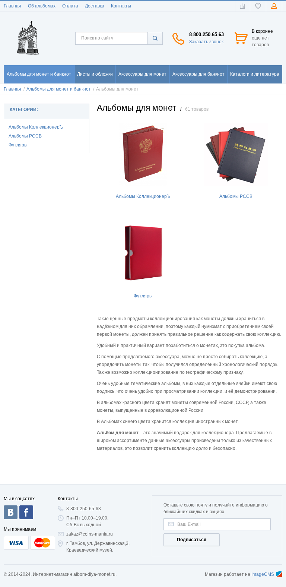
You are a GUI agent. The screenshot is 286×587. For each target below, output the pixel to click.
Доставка (94, 6)
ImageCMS (262, 574)
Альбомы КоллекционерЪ (36, 127)
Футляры (18, 145)
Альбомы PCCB (25, 136)
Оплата (70, 6)
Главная (12, 6)
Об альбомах (41, 6)
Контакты (121, 6)
